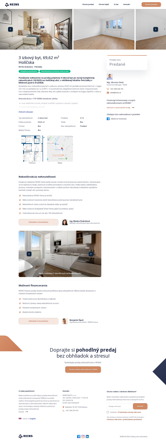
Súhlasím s (125, 412)
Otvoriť (21, 412)
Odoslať (140, 406)
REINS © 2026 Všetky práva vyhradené (133, 437)
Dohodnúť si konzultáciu (38, 222)
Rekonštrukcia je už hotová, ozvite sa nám (55, 71)
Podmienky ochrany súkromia (129, 412)
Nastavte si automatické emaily (118, 108)
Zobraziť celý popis (26, 112)
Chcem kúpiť (104, 4)
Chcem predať (88, 4)
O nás (116, 4)
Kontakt (126, 4)
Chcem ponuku (151, 4)
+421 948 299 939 (71, 410)
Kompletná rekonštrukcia (29, 71)
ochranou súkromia (114, 419)
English (33, 419)
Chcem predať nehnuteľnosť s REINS (83, 369)
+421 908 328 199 (116, 89)
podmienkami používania (132, 419)
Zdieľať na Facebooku (119, 119)
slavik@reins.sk (115, 92)
